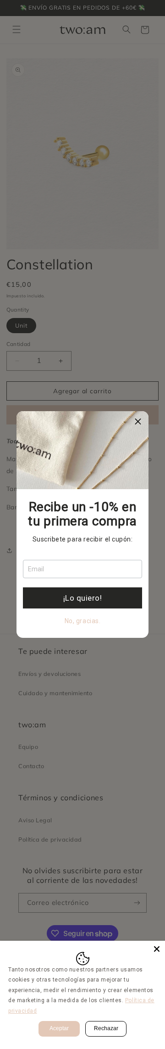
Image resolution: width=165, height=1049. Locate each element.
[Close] (156, 949)
